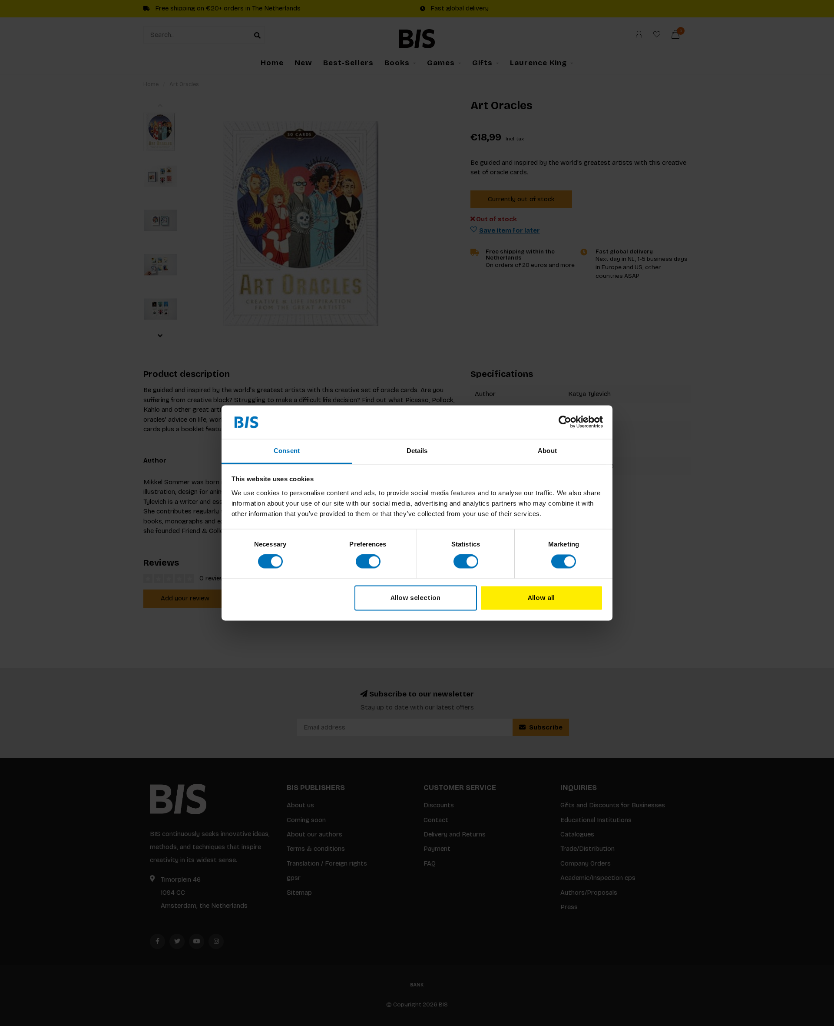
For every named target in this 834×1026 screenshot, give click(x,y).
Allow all (541, 598)
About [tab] (547, 450)
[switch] (368, 562)
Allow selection (415, 598)
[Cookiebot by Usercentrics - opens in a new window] (565, 422)
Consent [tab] (287, 450)
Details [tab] (417, 450)
